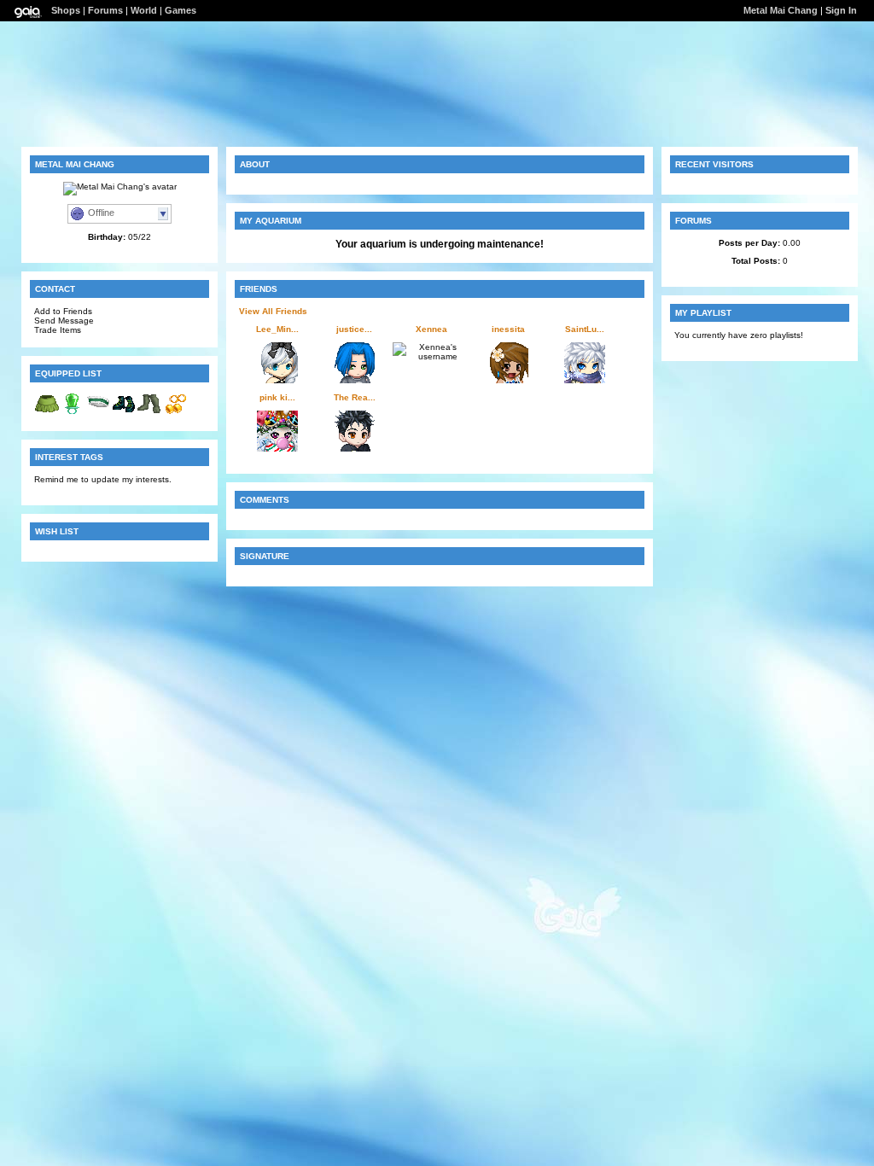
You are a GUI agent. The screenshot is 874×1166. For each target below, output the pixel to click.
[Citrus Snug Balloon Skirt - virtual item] (47, 413)
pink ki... (277, 397)
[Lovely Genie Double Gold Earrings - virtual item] (175, 413)
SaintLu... (584, 329)
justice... (354, 329)
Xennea (431, 329)
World (144, 10)
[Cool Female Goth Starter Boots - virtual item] (124, 413)
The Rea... (355, 397)
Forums (105, 10)
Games (180, 10)
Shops (65, 10)
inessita (508, 329)
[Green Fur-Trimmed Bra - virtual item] (98, 413)
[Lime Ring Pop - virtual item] (72, 413)
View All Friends (273, 311)
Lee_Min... (277, 329)
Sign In (841, 10)
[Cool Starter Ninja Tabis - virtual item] (149, 413)
